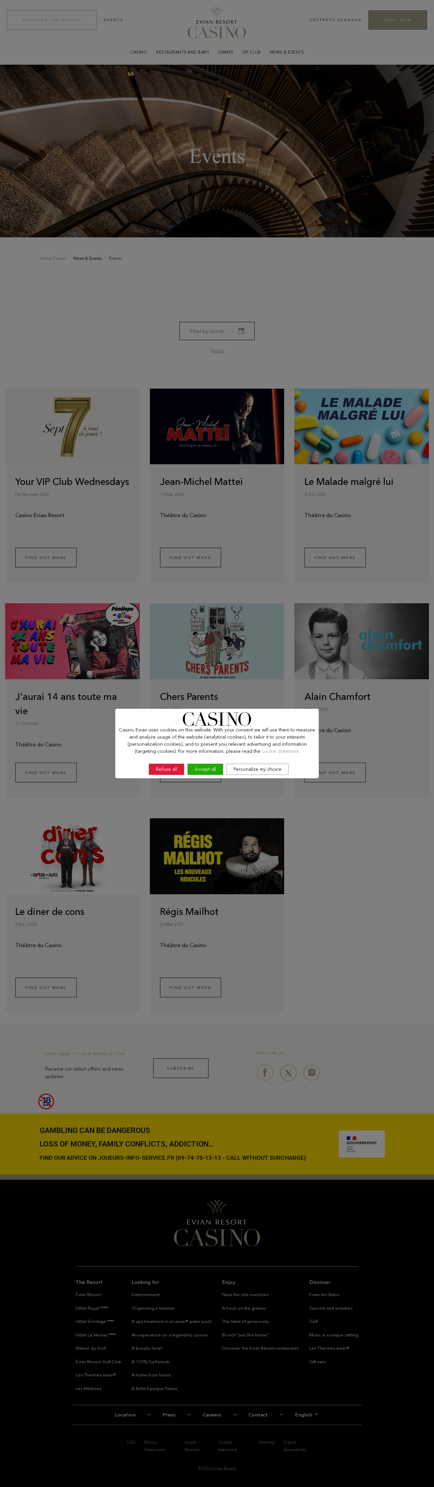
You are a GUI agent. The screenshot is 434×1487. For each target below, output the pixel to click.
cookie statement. (281, 751)
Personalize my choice (257, 769)
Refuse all (166, 769)
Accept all (205, 769)
